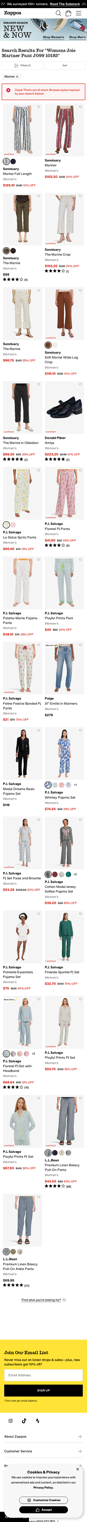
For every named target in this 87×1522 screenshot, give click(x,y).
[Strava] (37, 1421)
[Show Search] (58, 13)
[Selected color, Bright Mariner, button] (48, 1152)
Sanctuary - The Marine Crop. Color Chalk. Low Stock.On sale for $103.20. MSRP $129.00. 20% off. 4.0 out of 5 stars (64, 237)
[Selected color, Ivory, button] (6, 524)
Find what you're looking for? (41, 1300)
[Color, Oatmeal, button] (61, 1152)
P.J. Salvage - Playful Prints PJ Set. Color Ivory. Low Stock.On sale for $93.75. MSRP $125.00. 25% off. (64, 1043)
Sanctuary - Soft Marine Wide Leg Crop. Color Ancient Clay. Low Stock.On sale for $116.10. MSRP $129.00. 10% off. (64, 331)
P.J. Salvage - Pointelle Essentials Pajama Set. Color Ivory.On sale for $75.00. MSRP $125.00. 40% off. (22, 950)
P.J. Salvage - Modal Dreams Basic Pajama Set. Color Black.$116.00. (22, 769)
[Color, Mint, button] (55, 785)
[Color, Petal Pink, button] (61, 785)
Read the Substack (65, 4)
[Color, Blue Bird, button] (68, 785)
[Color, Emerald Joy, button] (68, 874)
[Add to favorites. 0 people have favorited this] (38, 106)
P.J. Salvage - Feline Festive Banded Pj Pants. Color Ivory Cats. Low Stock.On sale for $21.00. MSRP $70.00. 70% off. (22, 682)
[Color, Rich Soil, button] (13, 250)
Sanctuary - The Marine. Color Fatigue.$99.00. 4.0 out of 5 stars (22, 237)
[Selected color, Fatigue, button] (6, 250)
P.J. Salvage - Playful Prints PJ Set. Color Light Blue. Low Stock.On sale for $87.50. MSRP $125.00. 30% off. (22, 1142)
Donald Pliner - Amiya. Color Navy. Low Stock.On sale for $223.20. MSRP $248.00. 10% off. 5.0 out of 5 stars (64, 421)
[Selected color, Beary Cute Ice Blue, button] (6, 1053)
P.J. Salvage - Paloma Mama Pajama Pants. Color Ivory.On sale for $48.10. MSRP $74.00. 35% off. (22, 596)
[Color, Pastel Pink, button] (13, 524)
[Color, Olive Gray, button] (13, 1251)
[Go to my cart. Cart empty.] (68, 13)
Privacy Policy (43, 1487)
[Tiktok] (24, 1421)
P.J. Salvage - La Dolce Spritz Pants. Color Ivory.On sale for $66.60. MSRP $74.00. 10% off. (22, 509)
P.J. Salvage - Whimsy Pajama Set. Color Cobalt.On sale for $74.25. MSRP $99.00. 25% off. (64, 769)
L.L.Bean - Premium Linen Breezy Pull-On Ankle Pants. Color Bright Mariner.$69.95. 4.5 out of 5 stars (22, 1241)
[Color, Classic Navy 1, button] (68, 1152)
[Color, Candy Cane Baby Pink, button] (26, 1053)
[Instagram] (10, 1421)
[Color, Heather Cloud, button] (61, 874)
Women (9, 76)
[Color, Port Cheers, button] (55, 874)
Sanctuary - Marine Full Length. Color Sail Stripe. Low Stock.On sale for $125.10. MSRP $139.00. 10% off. (22, 146)
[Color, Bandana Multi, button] (13, 1053)
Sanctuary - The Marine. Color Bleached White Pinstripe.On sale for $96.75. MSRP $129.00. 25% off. (22, 331)
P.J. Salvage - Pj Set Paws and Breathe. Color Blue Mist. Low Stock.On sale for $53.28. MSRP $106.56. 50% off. (22, 860)
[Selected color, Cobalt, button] (48, 785)
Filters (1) (25, 65)
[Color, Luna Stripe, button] (13, 161)
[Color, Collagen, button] (55, 345)
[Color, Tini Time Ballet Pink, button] (19, 1053)
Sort (65, 65)
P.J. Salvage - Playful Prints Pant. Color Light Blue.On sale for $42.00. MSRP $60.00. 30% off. (64, 596)
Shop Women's (53, 37)
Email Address (19, 1375)
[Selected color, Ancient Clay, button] (48, 345)
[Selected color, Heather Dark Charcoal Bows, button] (48, 874)
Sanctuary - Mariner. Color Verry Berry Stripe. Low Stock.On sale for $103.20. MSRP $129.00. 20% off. (64, 146)
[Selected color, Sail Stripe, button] (6, 161)
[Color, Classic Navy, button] (55, 1152)
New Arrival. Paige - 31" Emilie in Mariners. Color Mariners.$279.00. (64, 682)
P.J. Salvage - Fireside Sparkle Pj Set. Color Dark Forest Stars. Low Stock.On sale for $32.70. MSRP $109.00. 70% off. (64, 950)
